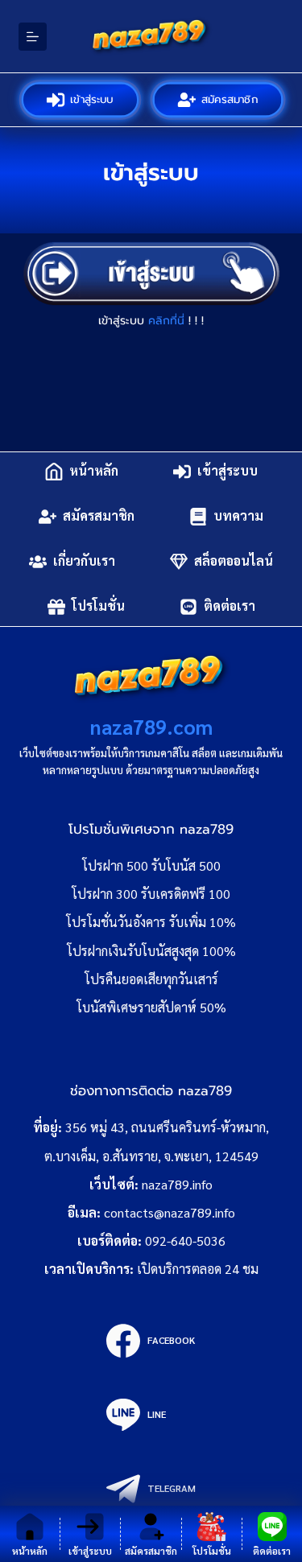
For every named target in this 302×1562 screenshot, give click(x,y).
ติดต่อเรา (229, 606)
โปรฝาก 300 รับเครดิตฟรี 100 (151, 893)
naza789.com (151, 726)
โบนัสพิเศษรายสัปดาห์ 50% (151, 1007)
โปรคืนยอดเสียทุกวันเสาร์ (151, 979)
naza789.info (177, 1184)
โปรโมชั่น (98, 606)
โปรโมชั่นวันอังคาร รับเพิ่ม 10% (151, 921)
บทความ (238, 516)
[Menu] (33, 37)
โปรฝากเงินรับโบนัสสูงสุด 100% (151, 950)
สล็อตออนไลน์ (233, 561)
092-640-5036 (185, 1240)
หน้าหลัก (93, 471)
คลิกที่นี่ (166, 320)
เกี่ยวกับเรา (84, 561)
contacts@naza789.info (169, 1212)
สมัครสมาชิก (229, 99)
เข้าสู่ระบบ (92, 99)
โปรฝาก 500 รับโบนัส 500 (151, 865)
